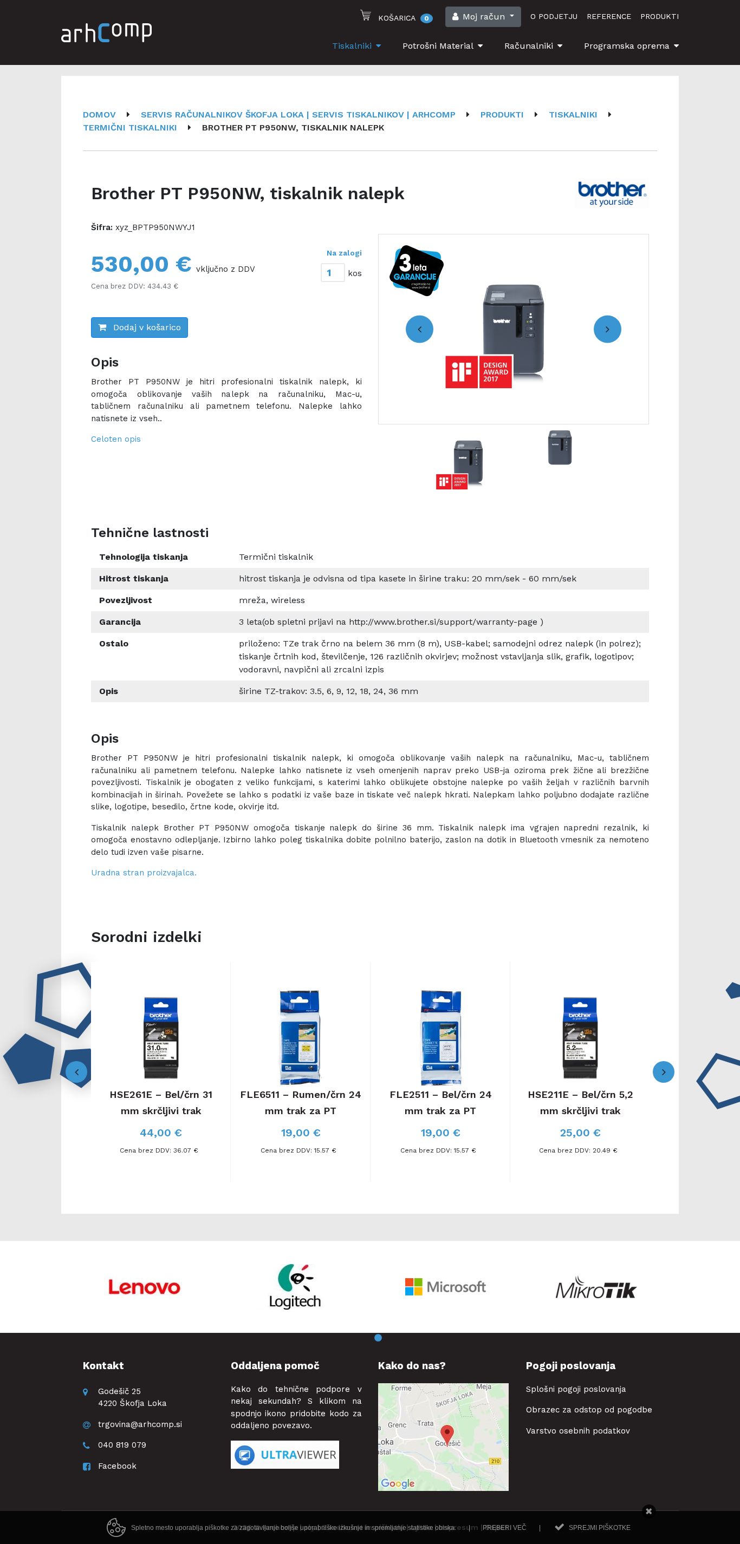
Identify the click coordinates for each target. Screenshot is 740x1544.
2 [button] (361, 1338)
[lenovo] (144, 1287)
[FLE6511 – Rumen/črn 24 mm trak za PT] (301, 1071)
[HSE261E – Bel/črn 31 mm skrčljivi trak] (161, 1071)
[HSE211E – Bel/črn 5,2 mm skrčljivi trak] (580, 1071)
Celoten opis (116, 439)
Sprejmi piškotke (600, 1528)
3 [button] (378, 1338)
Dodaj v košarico (146, 327)
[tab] (334, 270)
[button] (483, 16)
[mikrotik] (596, 1286)
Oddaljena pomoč (275, 1365)
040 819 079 (122, 1445)
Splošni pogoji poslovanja (576, 1389)
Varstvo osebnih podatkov (578, 1431)
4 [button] (394, 1338)
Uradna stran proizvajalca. (144, 873)
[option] (513, 329)
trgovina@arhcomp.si (140, 1424)
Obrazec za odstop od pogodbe (589, 1410)
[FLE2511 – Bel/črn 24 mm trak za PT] (440, 1071)
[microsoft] (445, 1287)
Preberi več (505, 1528)
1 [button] (345, 1338)
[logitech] (295, 1287)
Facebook (117, 1466)
